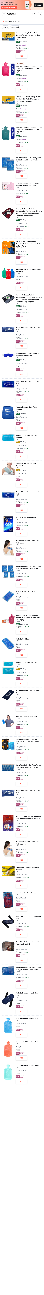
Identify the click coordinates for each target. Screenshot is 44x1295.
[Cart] (39, 14)
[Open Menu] (4, 14)
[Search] (34, 14)
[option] (5, 27)
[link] (11, 14)
